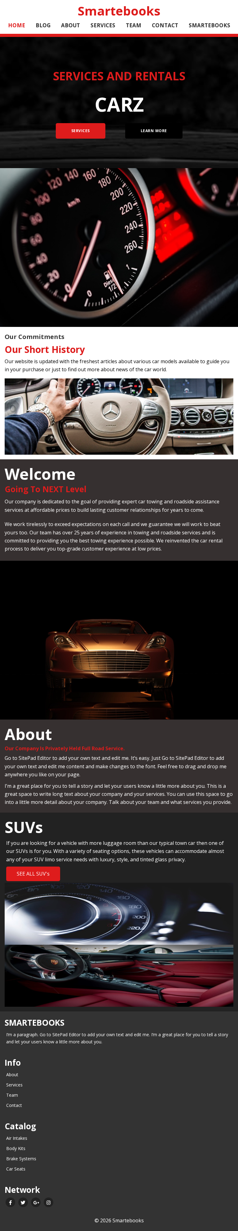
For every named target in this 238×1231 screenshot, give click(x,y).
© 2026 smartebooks (119, 1220)
